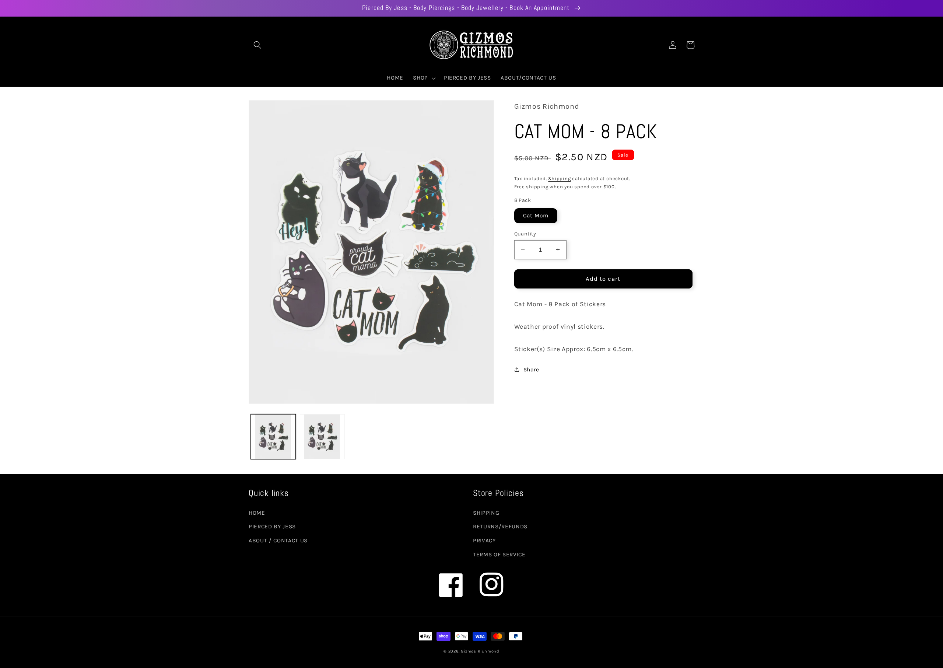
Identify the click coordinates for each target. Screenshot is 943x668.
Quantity (525, 234)
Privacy (484, 540)
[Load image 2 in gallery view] (322, 436)
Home (257, 513)
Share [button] (531, 369)
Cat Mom (536, 215)
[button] (257, 45)
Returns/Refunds (500, 526)
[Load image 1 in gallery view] (273, 436)
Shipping (559, 178)
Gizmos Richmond (480, 651)
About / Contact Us (278, 540)
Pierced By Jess (272, 526)
